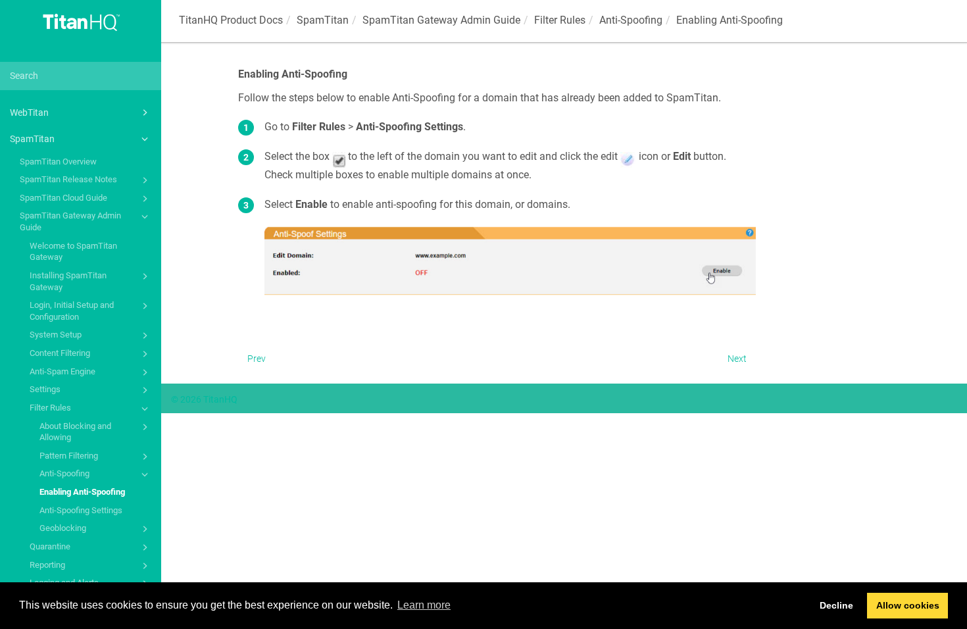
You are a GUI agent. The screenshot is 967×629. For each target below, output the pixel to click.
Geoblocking (62, 528)
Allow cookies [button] (907, 605)
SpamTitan (32, 139)
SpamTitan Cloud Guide (63, 198)
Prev (256, 358)
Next (737, 358)
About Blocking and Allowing (75, 432)
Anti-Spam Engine (62, 371)
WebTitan (29, 112)
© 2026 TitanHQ (204, 399)
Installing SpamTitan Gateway (68, 281)
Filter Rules (50, 408)
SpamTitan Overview (58, 161)
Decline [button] (836, 605)
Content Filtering (60, 353)
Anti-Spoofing (64, 473)
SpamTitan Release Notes (68, 179)
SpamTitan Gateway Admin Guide (70, 221)
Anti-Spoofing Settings (80, 510)
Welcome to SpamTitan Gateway (73, 252)
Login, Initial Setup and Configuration (72, 311)
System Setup (56, 335)
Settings (45, 389)
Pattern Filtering (68, 456)
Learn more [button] (424, 605)
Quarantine (50, 546)
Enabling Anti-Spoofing (82, 492)
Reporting (47, 565)
